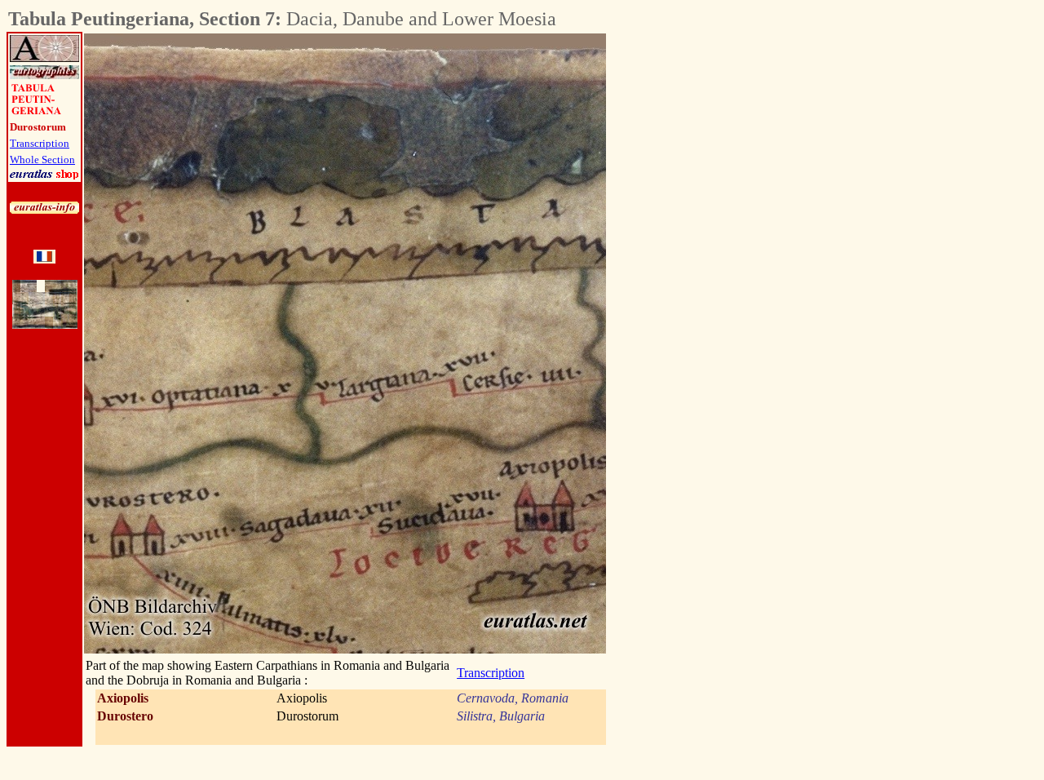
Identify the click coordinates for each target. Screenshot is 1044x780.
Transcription (39, 143)
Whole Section (42, 159)
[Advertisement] (696, 278)
